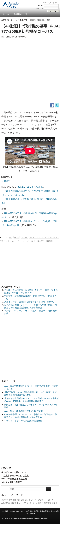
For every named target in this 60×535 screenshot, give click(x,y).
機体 (21, 20)
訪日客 (27, 500)
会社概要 (5, 511)
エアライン (5, 20)
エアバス (5, 500)
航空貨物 (47, 503)
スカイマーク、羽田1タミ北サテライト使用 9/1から (29, 302)
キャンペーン (32, 503)
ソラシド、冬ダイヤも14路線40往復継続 (23, 421)
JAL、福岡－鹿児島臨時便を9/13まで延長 (23, 411)
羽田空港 (49, 241)
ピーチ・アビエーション (41, 500)
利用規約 (29, 511)
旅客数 (40, 503)
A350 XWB (5, 503)
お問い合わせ (30, 513)
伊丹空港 (12, 500)
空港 (25, 20)
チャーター (21, 241)
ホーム (6, 14)
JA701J (16, 237)
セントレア (21, 503)
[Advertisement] (30, 444)
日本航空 (5, 181)
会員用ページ (20, 14)
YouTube (24, 237)
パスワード (39, 8)
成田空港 (20, 500)
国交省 (13, 503)
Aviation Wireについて (17, 511)
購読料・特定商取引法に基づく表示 (46, 511)
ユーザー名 (39, 5)
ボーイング (15, 20)
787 (52, 500)
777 (10, 237)
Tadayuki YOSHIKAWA (15, 37)
